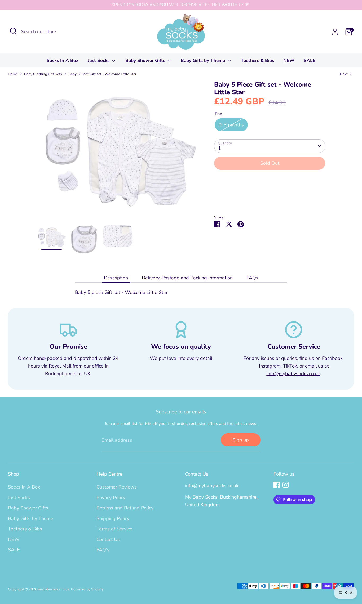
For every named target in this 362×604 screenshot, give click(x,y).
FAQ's (102, 550)
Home (13, 74)
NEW (288, 60)
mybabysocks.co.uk (53, 589)
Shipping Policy (112, 518)
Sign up (240, 439)
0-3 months (231, 125)
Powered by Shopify (87, 589)
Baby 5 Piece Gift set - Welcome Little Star (102, 74)
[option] (117, 152)
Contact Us (108, 539)
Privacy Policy (110, 497)
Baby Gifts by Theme (203, 60)
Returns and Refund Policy (124, 508)
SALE (309, 60)
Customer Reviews (116, 487)
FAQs (252, 278)
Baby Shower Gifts (145, 60)
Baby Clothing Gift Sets (43, 74)
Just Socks (99, 60)
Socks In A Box (62, 60)
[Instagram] (285, 485)
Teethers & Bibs (257, 60)
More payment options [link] (270, 193)
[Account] (335, 31)
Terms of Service (114, 529)
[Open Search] (13, 31)
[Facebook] (276, 485)
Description (116, 278)
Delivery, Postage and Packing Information (187, 278)
